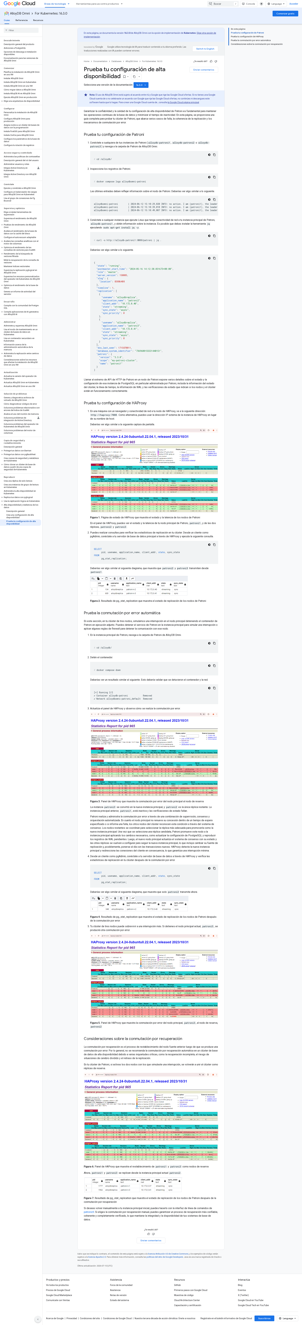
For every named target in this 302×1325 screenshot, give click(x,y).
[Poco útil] (215, 61)
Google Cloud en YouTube (250, 1300)
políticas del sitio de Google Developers (165, 1257)
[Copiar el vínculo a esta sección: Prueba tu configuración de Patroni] (147, 135)
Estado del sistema (119, 1300)
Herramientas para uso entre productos (97, 3)
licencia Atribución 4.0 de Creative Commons (168, 1254)
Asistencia (115, 1290)
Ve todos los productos (57, 1285)
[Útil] (211, 61)
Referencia (22, 20)
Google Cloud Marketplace (59, 1295)
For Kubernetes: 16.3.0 (51, 13)
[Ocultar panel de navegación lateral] (38, 1319)
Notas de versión (118, 1295)
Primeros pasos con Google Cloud (190, 1290)
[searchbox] (21, 30)
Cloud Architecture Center (187, 1300)
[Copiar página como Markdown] (134, 76)
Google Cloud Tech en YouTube (253, 1305)
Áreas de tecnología (55, 3)
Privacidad (72, 1318)
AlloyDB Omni (20, 13)
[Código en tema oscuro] (209, 154)
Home (86, 61)
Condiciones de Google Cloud (117, 1318)
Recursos (38, 20)
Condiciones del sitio (90, 1318)
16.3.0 (141, 85)
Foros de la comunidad (121, 1285)
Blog (240, 1285)
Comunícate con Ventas (58, 1300)
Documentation (100, 61)
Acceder (293, 4)
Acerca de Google (55, 1318)
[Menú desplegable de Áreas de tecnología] (69, 4)
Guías (7, 20)
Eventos (242, 1290)
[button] (20, 101)
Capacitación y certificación (187, 1305)
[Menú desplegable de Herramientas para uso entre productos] (122, 4)
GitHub (177, 1285)
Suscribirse (264, 1318)
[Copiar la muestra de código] (214, 154)
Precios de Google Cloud (58, 1290)
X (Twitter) (243, 1295)
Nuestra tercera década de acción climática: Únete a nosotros (165, 1318)
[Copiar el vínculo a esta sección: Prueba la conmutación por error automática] (163, 613)
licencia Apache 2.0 (97, 1257)
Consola (250, 3)
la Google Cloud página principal (183, 102)
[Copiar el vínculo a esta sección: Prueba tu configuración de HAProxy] (150, 403)
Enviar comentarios (203, 69)
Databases (116, 61)
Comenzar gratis (285, 13)
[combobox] (223, 4)
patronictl (89, 1211)
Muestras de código (184, 1295)
